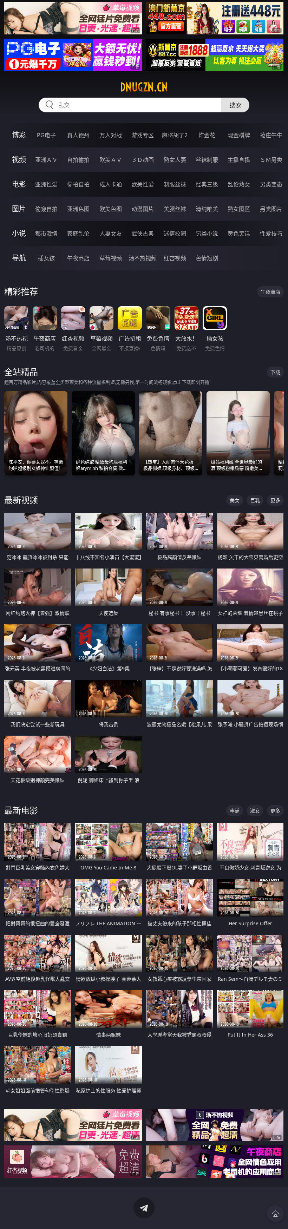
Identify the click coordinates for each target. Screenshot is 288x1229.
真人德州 (78, 135)
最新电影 (21, 810)
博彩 (19, 135)
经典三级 (207, 184)
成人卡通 (110, 184)
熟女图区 (239, 209)
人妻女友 (110, 233)
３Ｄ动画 (142, 160)
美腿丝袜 (175, 209)
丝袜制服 (207, 160)
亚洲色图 (78, 209)
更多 (275, 500)
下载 (275, 372)
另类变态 (271, 184)
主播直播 (239, 160)
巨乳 (255, 500)
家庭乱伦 (78, 233)
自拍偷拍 (78, 160)
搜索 (235, 105)
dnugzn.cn (144, 87)
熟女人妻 (175, 160)
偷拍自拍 (78, 184)
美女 (235, 500)
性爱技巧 (271, 233)
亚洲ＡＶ (46, 160)
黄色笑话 (239, 233)
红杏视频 (175, 258)
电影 (19, 184)
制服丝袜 (175, 184)
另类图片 (271, 209)
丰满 (235, 810)
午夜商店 (78, 258)
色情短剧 (207, 258)
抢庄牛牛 (271, 135)
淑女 (255, 810)
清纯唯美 (207, 209)
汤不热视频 (143, 258)
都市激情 (46, 233)
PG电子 (46, 135)
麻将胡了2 (175, 135)
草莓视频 (110, 258)
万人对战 (110, 135)
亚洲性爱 (46, 184)
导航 (19, 258)
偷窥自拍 (46, 209)
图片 (19, 208)
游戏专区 (142, 135)
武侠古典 (142, 233)
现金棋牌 (239, 135)
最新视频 (21, 500)
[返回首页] (275, 1213)
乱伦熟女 (239, 184)
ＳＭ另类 (271, 160)
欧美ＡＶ (110, 160)
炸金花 (206, 135)
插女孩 (46, 258)
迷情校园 (175, 233)
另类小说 (207, 233)
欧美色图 (110, 209)
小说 (19, 233)
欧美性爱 (142, 184)
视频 (19, 159)
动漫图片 (142, 209)
